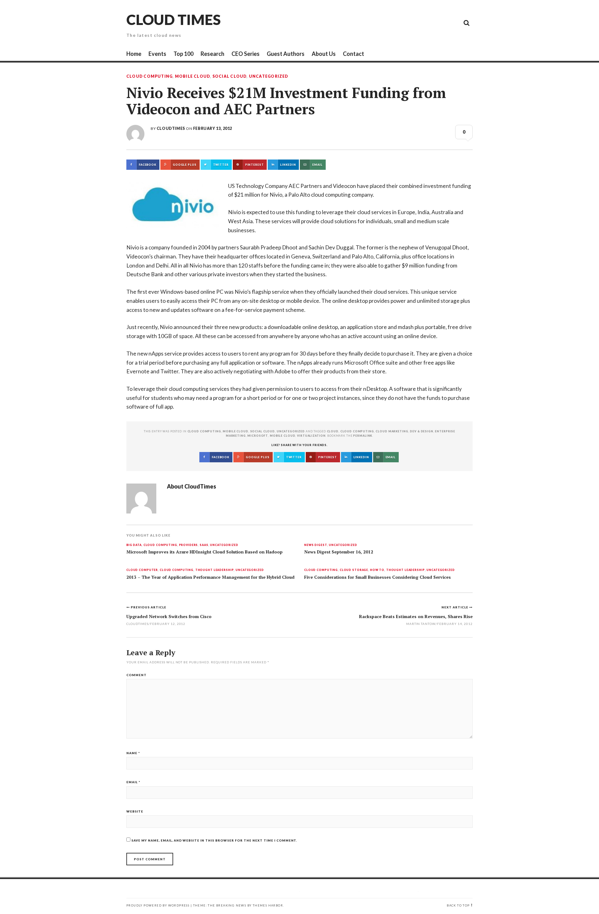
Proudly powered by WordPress (157, 905)
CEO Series (245, 53)
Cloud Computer (142, 570)
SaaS (204, 545)
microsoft (257, 435)
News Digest (315, 545)
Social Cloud (229, 76)
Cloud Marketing (392, 431)
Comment (136, 675)
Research (212, 53)
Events (157, 53)
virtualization (311, 435)
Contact (353, 53)
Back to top (458, 905)
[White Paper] (452, 22)
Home (133, 53)
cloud (332, 431)
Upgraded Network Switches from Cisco (169, 616)
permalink (362, 435)
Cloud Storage (354, 570)
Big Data (134, 545)
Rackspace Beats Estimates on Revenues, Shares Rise (416, 616)
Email (133, 782)
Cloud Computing (149, 76)
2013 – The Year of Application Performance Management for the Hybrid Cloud (210, 577)
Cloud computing (357, 431)
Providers (188, 545)
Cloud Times (173, 19)
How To (377, 570)
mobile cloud (282, 435)
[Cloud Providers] (424, 22)
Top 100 (183, 53)
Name (133, 753)
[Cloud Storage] (396, 22)
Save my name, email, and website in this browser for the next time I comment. (214, 840)
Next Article (455, 607)
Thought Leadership (214, 570)
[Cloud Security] (438, 22)
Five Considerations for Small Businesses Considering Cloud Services (377, 577)
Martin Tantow (421, 624)
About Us (324, 53)
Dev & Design (421, 431)
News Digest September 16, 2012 (338, 552)
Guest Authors (285, 53)
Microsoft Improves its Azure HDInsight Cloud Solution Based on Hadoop (204, 552)
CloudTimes (171, 128)
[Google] (410, 22)
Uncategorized (268, 76)
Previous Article (148, 607)
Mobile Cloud (192, 76)
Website (134, 811)
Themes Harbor (268, 905)
